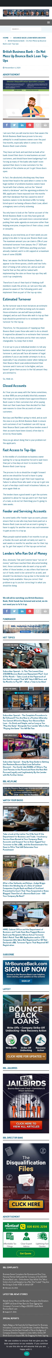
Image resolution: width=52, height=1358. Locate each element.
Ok (26, 1354)
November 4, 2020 (12, 68)
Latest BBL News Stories (15, 1294)
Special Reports (11, 1318)
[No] (48, 1347)
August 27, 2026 (10, 1312)
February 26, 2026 (11, 1288)
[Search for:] (26, 29)
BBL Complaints (10, 1267)
